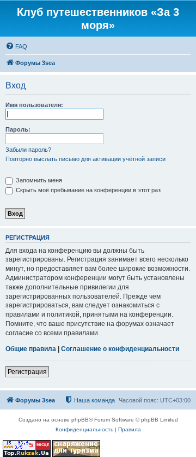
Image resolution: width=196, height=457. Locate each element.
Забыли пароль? (28, 149)
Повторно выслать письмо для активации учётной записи (85, 159)
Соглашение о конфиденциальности (120, 349)
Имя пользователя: (34, 105)
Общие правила (30, 349)
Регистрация (27, 372)
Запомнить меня (38, 180)
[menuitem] (16, 46)
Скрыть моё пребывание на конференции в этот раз (87, 190)
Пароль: (17, 129)
